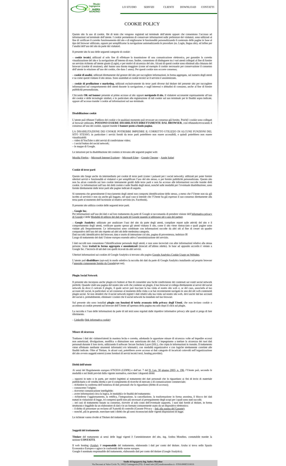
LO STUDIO (129, 7)
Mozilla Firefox (80, 157)
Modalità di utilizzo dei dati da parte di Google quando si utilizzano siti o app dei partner (137, 217)
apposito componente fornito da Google (94, 263)
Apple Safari (167, 157)
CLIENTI (168, 7)
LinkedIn (79, 319)
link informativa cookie (97, 319)
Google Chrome (149, 157)
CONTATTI (207, 7)
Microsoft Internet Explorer (105, 157)
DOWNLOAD (188, 7)
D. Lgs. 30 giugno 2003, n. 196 (166, 370)
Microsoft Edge (130, 157)
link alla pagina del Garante (169, 408)
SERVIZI (149, 7)
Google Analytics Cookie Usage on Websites (175, 254)
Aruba (94, 445)
